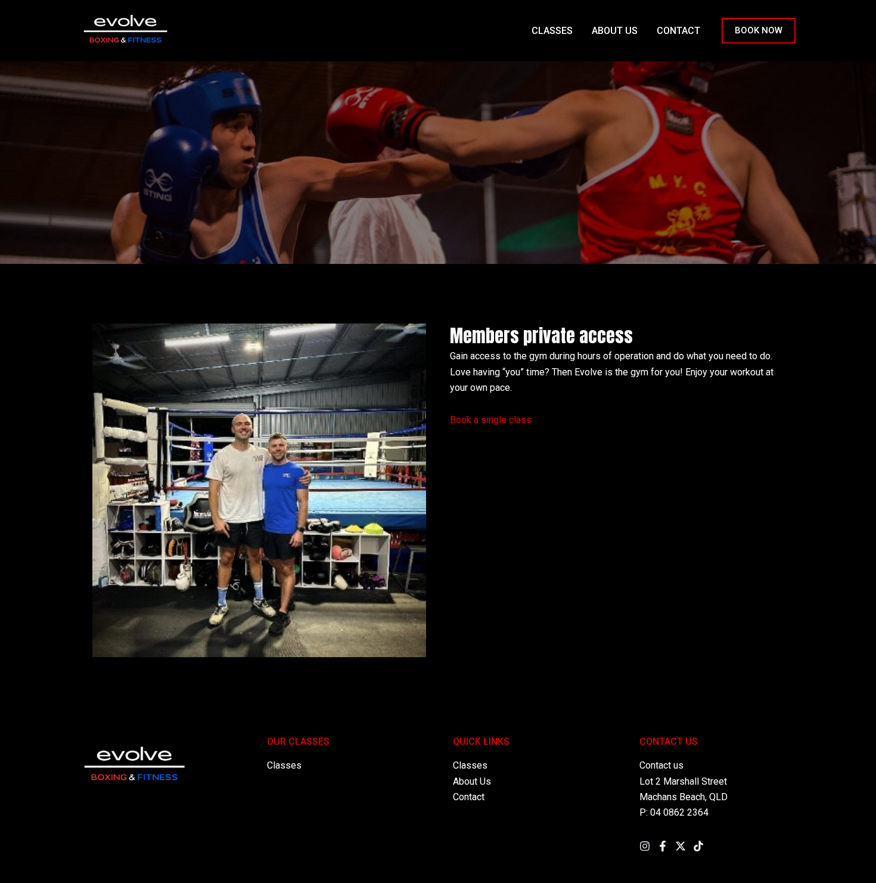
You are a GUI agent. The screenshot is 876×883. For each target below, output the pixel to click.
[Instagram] (644, 846)
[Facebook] (662, 846)
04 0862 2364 (679, 812)
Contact (468, 797)
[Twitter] (680, 846)
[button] (759, 30)
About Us (472, 781)
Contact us (661, 765)
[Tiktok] (698, 846)
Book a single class (491, 419)
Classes (284, 765)
